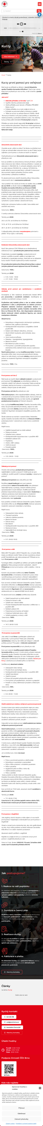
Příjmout (21, 1108)
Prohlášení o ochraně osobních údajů (26, 1123)
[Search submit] (39, 11)
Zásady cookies (10, 1123)
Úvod (3, 75)
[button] (40, 1088)
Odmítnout (21, 1113)
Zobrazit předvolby (21, 1119)
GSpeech (40, 33)
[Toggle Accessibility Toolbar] (39, 14)
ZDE (31, 101)
